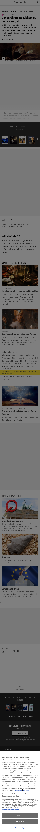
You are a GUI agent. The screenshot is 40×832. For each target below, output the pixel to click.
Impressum (26, 790)
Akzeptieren (20, 815)
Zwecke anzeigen (20, 828)
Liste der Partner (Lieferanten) (10, 809)
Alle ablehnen (20, 822)
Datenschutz (18, 790)
